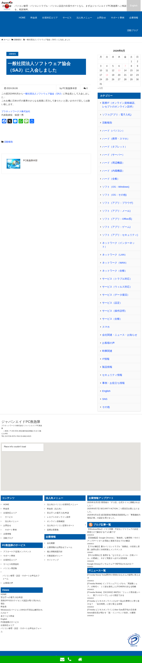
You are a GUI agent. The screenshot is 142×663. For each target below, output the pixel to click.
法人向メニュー (84, 17)
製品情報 (107, 367)
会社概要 (51, 543)
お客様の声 (108, 343)
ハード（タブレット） (114, 146)
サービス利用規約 (11, 564)
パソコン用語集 (10, 568)
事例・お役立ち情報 (113, 383)
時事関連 (107, 351)
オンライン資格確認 (55, 521)
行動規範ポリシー (55, 556)
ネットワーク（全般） (114, 270)
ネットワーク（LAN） (114, 254)
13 (119, 70)
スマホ (106, 326)
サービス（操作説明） (114, 310)
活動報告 (8, 142)
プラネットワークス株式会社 (15, 111)
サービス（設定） (112, 302)
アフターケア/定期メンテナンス (17, 551)
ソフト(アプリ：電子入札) (116, 114)
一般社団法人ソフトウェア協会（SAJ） (43, 94)
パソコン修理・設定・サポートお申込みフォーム (21, 577)
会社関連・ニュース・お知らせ (119, 335)
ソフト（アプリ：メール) (116, 210)
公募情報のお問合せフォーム (59, 547)
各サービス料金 (7, 616)
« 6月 (100, 88)
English (133, 5)
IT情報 (105, 359)
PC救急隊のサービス (10, 622)
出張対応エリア (50, 17)
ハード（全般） (111, 178)
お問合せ (101, 17)
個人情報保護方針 (55, 551)
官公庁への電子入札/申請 (12, 597)
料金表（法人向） (55, 509)
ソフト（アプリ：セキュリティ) (120, 235)
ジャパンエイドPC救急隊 (20, 422)
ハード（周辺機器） (113, 162)
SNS (104, 399)
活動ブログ (132, 30)
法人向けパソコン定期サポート (60, 525)
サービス (67, 17)
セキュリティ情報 (112, 375)
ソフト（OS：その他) (114, 194)
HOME (22, 17)
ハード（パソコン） (113, 130)
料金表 (34, 17)
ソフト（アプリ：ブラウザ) (117, 202)
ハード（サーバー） (113, 154)
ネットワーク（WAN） (115, 262)
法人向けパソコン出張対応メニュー (62, 504)
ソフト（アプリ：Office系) (117, 218)
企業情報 (133, 17)
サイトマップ (53, 560)
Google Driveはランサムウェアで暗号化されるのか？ (110, 564)
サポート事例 (117, 17)
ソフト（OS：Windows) (115, 186)
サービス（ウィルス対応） (117, 286)
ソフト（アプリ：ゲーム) (116, 227)
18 (107, 75)
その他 (106, 407)
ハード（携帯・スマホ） (116, 138)
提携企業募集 (53, 530)
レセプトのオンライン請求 (58, 517)
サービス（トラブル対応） (117, 278)
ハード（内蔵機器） (113, 170)
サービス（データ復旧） (116, 294)
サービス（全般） (112, 318)
